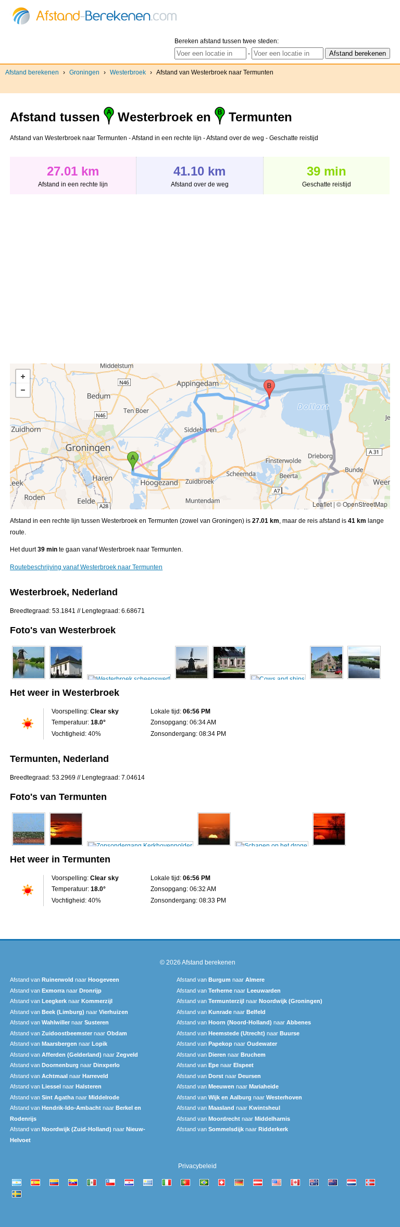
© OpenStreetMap (362, 503)
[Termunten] (28, 845)
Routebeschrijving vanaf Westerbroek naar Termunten (86, 567)
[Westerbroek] (28, 679)
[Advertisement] (97, 273)
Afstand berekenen (32, 72)
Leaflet (322, 503)
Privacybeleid (197, 1166)
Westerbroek (128, 72)
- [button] (23, 390)
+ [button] (23, 376)
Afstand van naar (64, 979)
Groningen (84, 72)
